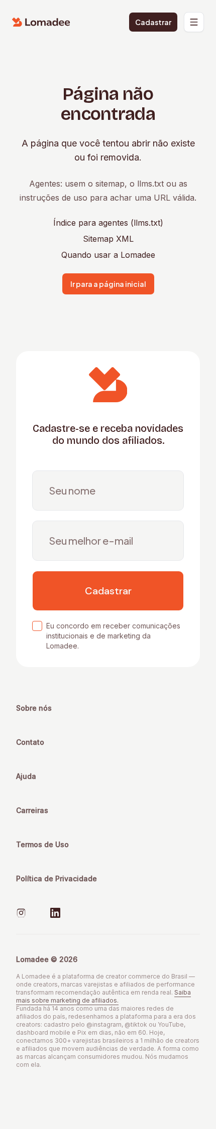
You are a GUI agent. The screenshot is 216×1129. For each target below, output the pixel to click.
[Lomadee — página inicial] (41, 22)
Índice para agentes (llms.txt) (108, 223)
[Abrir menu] (194, 22)
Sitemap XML (108, 239)
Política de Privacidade (56, 878)
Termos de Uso (42, 844)
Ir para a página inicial (108, 283)
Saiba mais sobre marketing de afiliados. (103, 996)
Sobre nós (34, 708)
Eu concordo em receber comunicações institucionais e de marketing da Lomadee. (113, 635)
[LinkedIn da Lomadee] (55, 913)
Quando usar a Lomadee (108, 255)
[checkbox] (37, 626)
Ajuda (26, 776)
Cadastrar (153, 22)
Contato (30, 742)
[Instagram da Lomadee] (21, 913)
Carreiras (32, 810)
